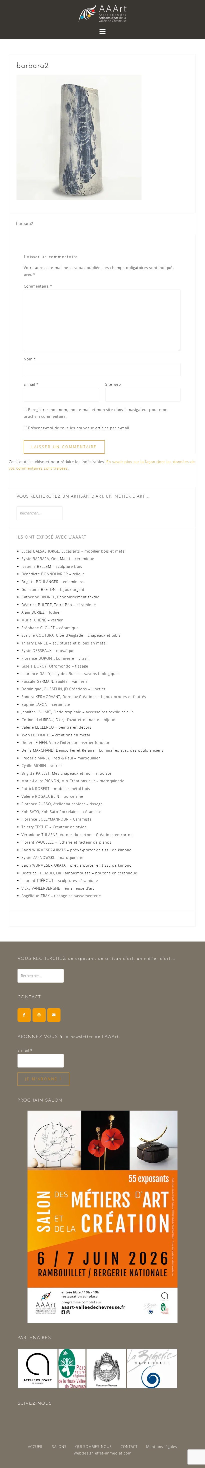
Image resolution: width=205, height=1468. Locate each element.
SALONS (59, 1446)
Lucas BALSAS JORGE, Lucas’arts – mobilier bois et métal (74, 551)
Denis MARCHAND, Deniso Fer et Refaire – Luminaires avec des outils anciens (93, 750)
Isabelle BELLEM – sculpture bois (52, 566)
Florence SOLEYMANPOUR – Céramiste (57, 819)
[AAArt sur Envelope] (53, 1015)
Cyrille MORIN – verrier (42, 765)
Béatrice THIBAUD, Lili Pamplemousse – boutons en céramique (79, 873)
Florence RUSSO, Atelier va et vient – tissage (62, 804)
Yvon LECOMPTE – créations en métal (56, 735)
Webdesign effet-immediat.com (103, 1453)
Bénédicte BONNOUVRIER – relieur (53, 574)
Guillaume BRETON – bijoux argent (53, 589)
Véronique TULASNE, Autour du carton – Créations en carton (77, 834)
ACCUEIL (35, 1446)
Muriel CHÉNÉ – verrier (42, 620)
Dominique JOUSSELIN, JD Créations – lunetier (64, 689)
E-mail (31, 384)
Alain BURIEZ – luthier (41, 612)
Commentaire (38, 286)
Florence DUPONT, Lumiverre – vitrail (55, 658)
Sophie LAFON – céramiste (46, 704)
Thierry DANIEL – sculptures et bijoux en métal (64, 643)
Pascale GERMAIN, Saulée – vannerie (55, 681)
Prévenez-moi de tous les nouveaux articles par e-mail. (79, 428)
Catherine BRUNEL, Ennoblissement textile (61, 597)
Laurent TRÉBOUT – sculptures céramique (60, 880)
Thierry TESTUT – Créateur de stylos (54, 827)
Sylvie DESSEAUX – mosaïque (48, 650)
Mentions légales (161, 1446)
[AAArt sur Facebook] (24, 1015)
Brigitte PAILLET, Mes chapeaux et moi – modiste (67, 773)
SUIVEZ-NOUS (35, 1403)
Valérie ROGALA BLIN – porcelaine (52, 796)
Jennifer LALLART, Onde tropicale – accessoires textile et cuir (77, 712)
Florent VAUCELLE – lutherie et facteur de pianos (67, 842)
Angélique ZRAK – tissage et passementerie (61, 895)
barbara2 (24, 223)
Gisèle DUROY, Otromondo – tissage (55, 666)
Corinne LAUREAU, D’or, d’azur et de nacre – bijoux (68, 719)
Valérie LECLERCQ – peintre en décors (57, 727)
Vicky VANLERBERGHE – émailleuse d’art (58, 888)
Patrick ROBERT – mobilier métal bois (56, 788)
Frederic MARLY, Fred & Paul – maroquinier (61, 758)
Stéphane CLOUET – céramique (50, 627)
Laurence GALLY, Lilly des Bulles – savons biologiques (71, 673)
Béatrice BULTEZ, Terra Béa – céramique (59, 604)
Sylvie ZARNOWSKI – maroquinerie (53, 857)
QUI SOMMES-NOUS (93, 1446)
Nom (30, 359)
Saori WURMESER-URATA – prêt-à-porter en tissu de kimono (77, 850)
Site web (113, 384)
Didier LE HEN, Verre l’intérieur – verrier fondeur (66, 742)
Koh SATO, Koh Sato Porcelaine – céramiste (62, 811)
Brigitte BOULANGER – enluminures (54, 581)
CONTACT (129, 1446)
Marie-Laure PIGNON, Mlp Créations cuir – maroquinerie (73, 780)
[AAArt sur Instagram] (39, 1015)
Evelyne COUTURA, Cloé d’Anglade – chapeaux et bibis (71, 635)
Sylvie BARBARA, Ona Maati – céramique (58, 558)
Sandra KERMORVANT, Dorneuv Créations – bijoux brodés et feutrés (84, 696)
